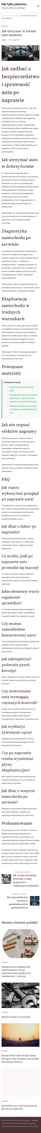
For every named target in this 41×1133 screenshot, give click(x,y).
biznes (5, 26)
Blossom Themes (12, 1126)
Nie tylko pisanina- (14, 4)
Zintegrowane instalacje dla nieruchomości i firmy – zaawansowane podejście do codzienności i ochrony (16, 971)
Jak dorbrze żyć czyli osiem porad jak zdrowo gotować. (19, 1107)
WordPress (34, 1126)
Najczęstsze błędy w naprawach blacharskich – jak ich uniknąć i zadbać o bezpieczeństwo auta (23, 398)
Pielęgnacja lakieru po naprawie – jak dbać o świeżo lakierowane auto (23, 409)
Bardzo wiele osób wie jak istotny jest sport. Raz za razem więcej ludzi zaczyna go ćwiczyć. (20, 1058)
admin (4, 40)
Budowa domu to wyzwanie (16, 1016)
